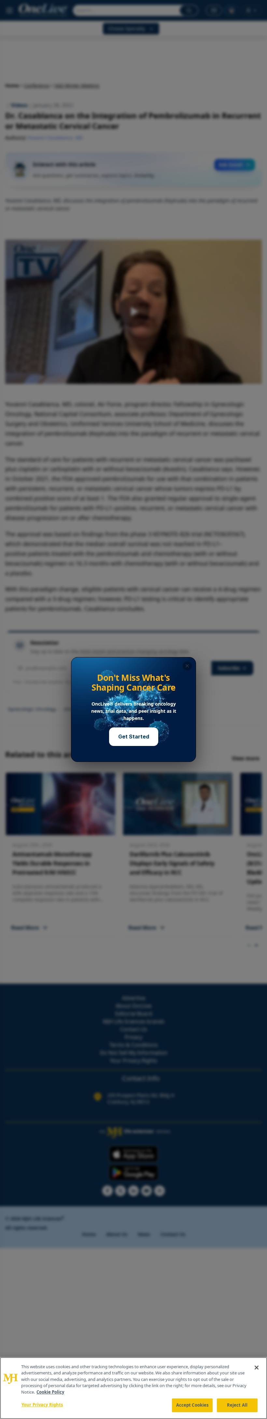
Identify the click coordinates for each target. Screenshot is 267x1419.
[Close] (256, 1367)
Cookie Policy (50, 1392)
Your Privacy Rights (42, 1405)
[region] (133, 1388)
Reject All (237, 1405)
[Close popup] (187, 665)
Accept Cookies (192, 1405)
